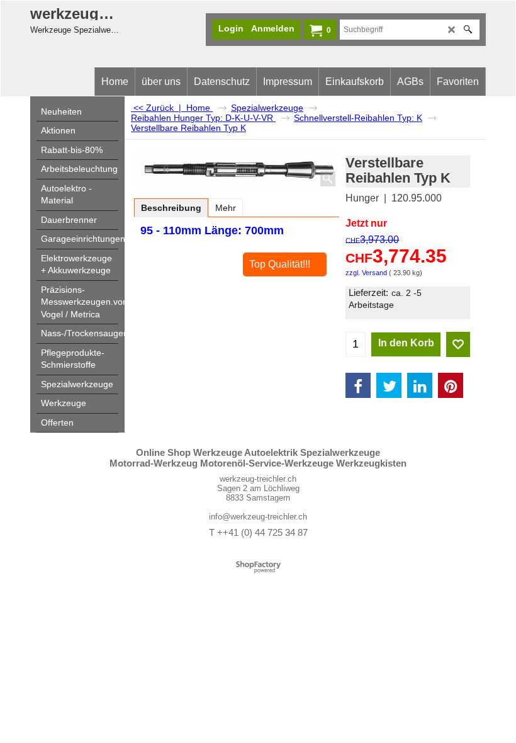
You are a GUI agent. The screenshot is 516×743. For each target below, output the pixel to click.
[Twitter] (388, 385)
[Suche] (468, 29)
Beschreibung (171, 208)
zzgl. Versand (366, 272)
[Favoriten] (458, 344)
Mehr (225, 208)
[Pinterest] (450, 385)
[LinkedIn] (419, 385)
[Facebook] (358, 385)
